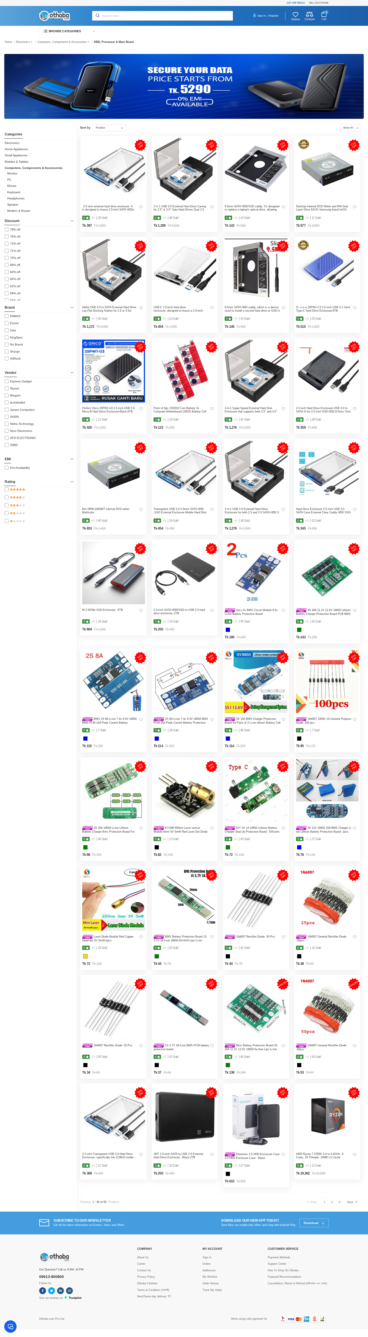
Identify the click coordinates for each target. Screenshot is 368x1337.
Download (311, 1223)
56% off (15, 300)
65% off (15, 279)
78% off (15, 229)
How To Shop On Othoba (283, 1270)
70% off (15, 258)
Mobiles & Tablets (16, 161)
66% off (15, 272)
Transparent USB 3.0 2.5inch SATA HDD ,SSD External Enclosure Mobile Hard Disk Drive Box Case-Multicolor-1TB (180, 512)
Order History (211, 1283)
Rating (10, 481)
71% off (15, 251)
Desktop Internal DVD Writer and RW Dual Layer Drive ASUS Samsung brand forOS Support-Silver (322, 210)
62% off (15, 286)
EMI (8, 459)
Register (274, 15)
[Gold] (85, 957)
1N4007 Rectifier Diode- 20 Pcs (112, 1045)
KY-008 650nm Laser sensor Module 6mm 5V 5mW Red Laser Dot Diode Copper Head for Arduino (180, 831)
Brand (10, 307)
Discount (12, 221)
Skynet (14, 388)
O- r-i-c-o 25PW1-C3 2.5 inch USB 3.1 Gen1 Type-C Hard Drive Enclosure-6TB (323, 309)
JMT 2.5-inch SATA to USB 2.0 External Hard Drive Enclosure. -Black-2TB (178, 1155)
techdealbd (17, 402)
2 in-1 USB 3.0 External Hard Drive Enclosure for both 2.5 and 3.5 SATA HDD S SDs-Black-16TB (252, 512)
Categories (13, 134)
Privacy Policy (146, 1276)
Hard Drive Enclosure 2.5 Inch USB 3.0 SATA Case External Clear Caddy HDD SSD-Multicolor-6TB (323, 512)
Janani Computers (22, 409)
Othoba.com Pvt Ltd (51, 1318)
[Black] (299, 739)
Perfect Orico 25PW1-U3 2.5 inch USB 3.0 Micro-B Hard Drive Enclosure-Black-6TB (108, 409)
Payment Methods (279, 1257)
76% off (15, 236)
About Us (143, 1257)
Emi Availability (20, 467)
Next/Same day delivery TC (154, 1296)
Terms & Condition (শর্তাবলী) (153, 1290)
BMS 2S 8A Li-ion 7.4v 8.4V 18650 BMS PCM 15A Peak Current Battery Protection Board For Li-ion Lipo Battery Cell (109, 722)
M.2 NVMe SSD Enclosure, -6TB (102, 609)
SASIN (14, 416)
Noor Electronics (21, 431)
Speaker (13, 204)
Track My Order (212, 1290)
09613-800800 (51, 1277)
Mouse (11, 185)
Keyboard (13, 192)
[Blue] (228, 630)
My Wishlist (210, 1276)
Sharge (15, 351)
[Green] (299, 630)
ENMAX (15, 316)
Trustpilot (74, 1297)
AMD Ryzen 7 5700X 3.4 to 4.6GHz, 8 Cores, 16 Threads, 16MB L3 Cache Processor (319, 1157)
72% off (15, 243)
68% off (15, 265)
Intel (13, 330)
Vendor (10, 373)
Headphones (15, 198)
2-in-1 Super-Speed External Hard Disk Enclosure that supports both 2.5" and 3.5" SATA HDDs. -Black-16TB (251, 411)
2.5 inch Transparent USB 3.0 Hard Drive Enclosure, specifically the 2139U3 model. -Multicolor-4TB (109, 1157)
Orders (207, 1263)
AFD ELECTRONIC (23, 438)
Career (141, 1263)
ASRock (15, 358)
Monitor (12, 173)
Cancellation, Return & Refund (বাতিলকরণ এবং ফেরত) (297, 1283)
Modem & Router (18, 210)
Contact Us (144, 1270)
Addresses (209, 1270)
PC (9, 179)
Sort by (85, 127)
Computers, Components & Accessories (62, 42)
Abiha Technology (22, 423)
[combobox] (162, 16)
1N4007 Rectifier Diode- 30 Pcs (255, 936)
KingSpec (16, 337)
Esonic (14, 323)
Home (8, 42)
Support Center (277, 1263)
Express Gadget (21, 381)
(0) (93, 217)
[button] (69, 31)
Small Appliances (16, 155)
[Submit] (97, 15)
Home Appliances (16, 149)
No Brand (16, 344)
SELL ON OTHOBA (318, 2)
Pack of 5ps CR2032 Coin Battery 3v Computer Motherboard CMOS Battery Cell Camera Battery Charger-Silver (180, 411)
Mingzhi (15, 395)
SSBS (14, 445)
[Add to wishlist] (141, 207)
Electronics (23, 42)
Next (350, 1202)
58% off (15, 293)
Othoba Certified (147, 1283)
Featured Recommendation (284, 1276)
